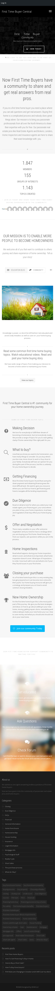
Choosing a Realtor (37, 889)
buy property (22, 889)
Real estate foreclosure (25, 935)
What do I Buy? (10, 872)
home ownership (29, 918)
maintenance (32, 927)
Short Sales (9, 863)
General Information (12, 824)
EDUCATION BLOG (17, 270)
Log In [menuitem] (3, 3)
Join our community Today (29, 628)
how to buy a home (10, 927)
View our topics (27, 380)
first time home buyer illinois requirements (19, 914)
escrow (6, 898)
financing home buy (10, 902)
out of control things (31, 931)
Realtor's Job (9, 859)
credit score (27, 893)
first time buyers (42, 906)
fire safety (6, 906)
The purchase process (13, 867)
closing (5, 893)
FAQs (7, 815)
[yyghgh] (45, 209)
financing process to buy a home (33, 902)
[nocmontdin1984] (19, 209)
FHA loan (15, 898)
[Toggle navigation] (50, 11)
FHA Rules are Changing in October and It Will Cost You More (28, 972)
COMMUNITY (38, 270)
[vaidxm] (4, 209)
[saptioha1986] (40, 209)
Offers (18, 931)
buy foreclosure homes (12, 885)
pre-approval (8, 935)
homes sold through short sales (15, 923)
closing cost (15, 893)
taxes (32, 939)
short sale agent (9, 939)
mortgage (43, 927)
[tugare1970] (30, 209)
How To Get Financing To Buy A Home (19, 958)
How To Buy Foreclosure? (14, 967)
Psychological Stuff (12, 854)
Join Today (35, 49)
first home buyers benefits (23, 906)
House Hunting (10, 837)
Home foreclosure (12, 828)
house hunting (35, 923)
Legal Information (11, 846)
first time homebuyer (11, 910)
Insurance (9, 841)
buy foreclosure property (33, 885)
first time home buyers (11, 918)
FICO (23, 898)
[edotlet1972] (25, 209)
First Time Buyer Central (17, 11)
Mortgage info (10, 850)
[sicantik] (14, 209)
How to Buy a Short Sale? (14, 963)
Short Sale (41, 935)
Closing (7, 806)
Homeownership (11, 833)
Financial (8, 819)
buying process (9, 889)
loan (22, 927)
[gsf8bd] (9, 209)
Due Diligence (10, 811)
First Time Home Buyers (14, 954)
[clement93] (50, 209)
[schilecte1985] (35, 209)
